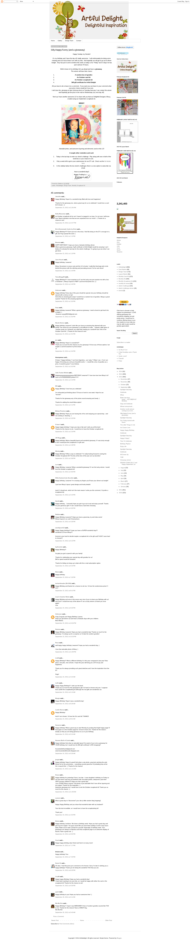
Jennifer (58, 196)
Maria (57, 572)
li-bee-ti (57, 424)
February (124, 484)
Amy (118, 242)
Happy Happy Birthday (127, 430)
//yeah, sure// (123, 356)
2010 (121, 492)
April (122, 478)
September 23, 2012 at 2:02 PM (65, 366)
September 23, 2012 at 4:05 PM (65, 508)
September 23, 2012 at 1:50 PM (65, 301)
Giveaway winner (125, 460)
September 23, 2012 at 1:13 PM (65, 236)
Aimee (119, 240)
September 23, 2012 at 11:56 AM (65, 207)
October (123, 384)
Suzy (57, 307)
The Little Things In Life (127, 425)
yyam (57, 892)
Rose (57, 642)
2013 (121, 374)
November (124, 382)
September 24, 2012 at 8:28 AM (65, 703)
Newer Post (55, 920)
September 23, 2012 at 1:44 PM (65, 270)
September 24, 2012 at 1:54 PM (65, 815)
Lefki (57, 683)
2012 (121, 377)
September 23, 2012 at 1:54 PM (65, 351)
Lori (56, 464)
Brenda (57, 242)
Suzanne (119, 252)
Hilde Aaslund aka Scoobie (64, 478)
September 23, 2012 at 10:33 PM (65, 636)
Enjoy (120, 361)
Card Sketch (122, 269)
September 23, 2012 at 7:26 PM (65, 577)
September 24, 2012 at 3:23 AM (65, 677)
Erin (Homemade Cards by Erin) (65, 229)
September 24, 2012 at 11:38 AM (65, 792)
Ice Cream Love (125, 427)
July (122, 470)
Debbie (57, 514)
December (124, 379)
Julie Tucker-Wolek (61, 372)
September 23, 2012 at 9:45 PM (65, 608)
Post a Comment (58, 916)
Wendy (57, 451)
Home (53, 40)
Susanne (58, 725)
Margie (57, 698)
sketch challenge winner (126, 288)
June (118, 248)
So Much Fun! (123, 350)
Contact (78, 40)
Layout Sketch (123, 274)
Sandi (57, 501)
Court (57, 840)
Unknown (58, 290)
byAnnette (58, 547)
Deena (57, 821)
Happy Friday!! (124, 438)
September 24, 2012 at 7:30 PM (65, 857)
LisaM (57, 876)
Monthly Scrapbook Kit (78, 185)
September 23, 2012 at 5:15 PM (65, 541)
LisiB (57, 658)
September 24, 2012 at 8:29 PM (65, 870)
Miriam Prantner (60, 411)
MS (56, 386)
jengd (57, 759)
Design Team (69, 40)
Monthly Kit (122, 279)
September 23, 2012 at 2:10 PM (65, 380)
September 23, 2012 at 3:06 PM (65, 472)
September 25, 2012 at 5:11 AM (65, 897)
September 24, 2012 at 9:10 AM (65, 734)
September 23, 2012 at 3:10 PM (65, 495)
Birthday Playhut (125, 444)
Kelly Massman (60, 214)
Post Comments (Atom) (66, 924)
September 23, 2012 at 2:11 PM (65, 405)
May (122, 476)
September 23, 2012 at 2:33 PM (65, 431)
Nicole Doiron (60, 323)
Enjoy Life (123, 446)
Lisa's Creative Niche (62, 597)
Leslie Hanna (59, 710)
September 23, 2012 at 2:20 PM (65, 418)
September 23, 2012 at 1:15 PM (65, 253)
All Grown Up (124, 454)
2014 (121, 371)
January (123, 486)
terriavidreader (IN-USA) (63, 583)
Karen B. (58, 863)
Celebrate (123, 392)
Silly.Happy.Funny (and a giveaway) (128, 414)
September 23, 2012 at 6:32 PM (65, 566)
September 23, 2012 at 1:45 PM (65, 284)
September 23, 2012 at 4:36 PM (65, 521)
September (124, 387)
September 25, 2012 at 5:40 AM (65, 912)
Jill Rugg (58, 438)
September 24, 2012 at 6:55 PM (65, 834)
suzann (57, 798)
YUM (121, 457)
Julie (118, 246)
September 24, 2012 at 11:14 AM (65, 769)
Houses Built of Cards (62, 740)
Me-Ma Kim (59, 903)
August (123, 467)
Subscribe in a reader (123, 342)
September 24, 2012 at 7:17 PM (65, 845)
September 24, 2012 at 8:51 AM (65, 719)
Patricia (57, 629)
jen (56, 340)
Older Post (108, 920)
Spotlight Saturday (126, 389)
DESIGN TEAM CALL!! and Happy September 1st (128, 463)
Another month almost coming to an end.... (127, 410)
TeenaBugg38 (60, 277)
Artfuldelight (59, 185)
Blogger (119, 938)
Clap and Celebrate (126, 403)
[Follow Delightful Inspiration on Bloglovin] (125, 48)
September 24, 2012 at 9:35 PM (65, 885)
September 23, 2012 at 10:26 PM (65, 623)
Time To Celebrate (126, 441)
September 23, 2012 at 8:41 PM (65, 590)
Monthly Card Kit (124, 276)
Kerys (57, 775)
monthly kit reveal (124, 283)
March (123, 481)
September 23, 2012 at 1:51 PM (65, 334)
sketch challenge (124, 286)
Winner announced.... (127, 406)
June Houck (59, 259)
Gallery (60, 40)
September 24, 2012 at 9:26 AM (65, 753)
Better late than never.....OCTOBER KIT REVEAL (128, 399)
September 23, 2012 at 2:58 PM (65, 458)
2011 (120, 490)
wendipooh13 (60, 528)
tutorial (121, 290)
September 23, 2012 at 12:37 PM (65, 223)
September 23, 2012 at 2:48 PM (65, 445)
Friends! (121, 358)
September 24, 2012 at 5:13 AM (65, 692)
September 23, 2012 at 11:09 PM (65, 652)
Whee (122, 395)
